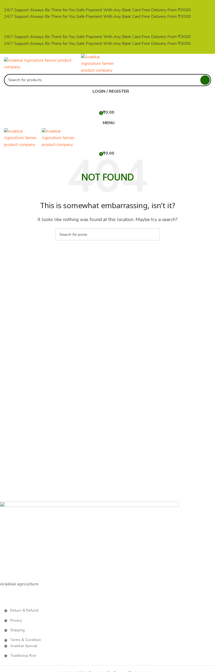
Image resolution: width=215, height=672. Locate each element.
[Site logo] (42, 63)
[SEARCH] (205, 80)
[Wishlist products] (107, 102)
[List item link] (107, 610)
